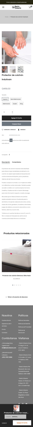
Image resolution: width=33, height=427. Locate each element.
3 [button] (16, 285)
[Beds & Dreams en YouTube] (26, 403)
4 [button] (18, 285)
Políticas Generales (23, 320)
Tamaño (4, 95)
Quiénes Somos (6, 320)
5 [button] (20, 285)
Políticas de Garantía (24, 323)
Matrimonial (6, 103)
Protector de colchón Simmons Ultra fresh (16, 275)
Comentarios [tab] (16, 162)
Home (6, 17)
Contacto (4, 332)
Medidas (22, 129)
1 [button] (12, 285)
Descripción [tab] (6, 162)
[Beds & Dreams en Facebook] (19, 403)
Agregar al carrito (22, 423)
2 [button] (14, 285)
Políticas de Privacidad (24, 327)
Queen (15, 103)
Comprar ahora (16, 124)
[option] (16, 262)
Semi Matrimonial (16, 99)
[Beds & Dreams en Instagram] (22, 403)
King (21, 103)
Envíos (4, 329)
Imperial (5, 99)
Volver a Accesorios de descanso (18, 297)
